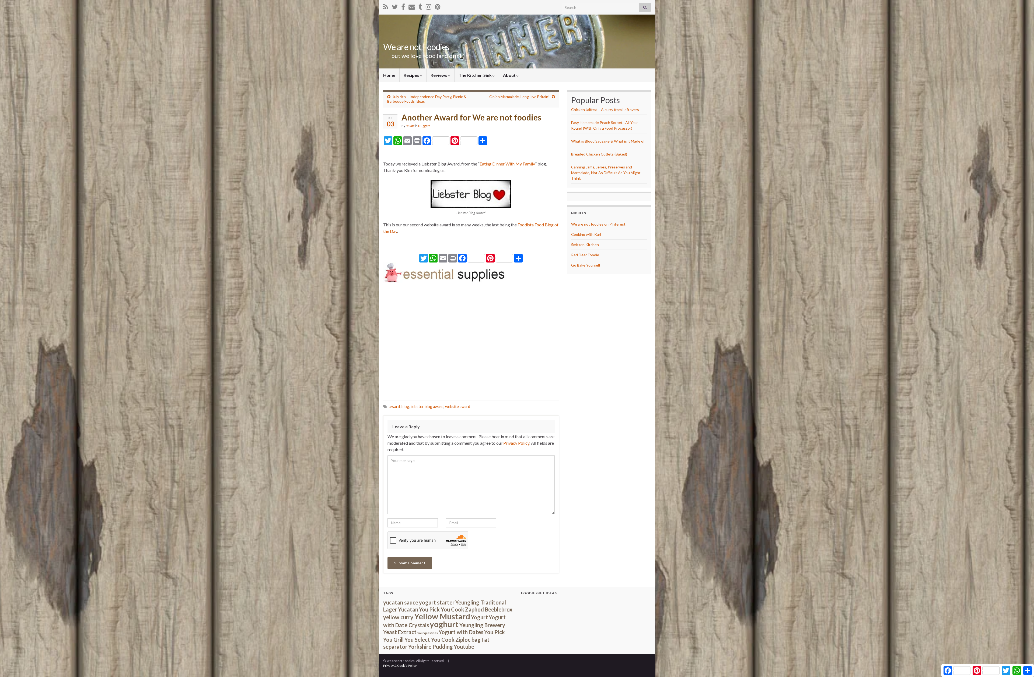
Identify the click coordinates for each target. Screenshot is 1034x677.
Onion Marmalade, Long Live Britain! (519, 96)
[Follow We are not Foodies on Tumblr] (420, 6)
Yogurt (479, 617)
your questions (427, 633)
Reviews (439, 75)
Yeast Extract (400, 632)
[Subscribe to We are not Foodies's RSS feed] (385, 6)
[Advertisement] (471, 342)
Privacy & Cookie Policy (400, 666)
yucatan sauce (400, 602)
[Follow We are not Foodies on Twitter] (395, 6)
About (509, 75)
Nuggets (424, 126)
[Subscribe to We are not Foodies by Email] (411, 6)
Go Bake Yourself (585, 265)
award (394, 406)
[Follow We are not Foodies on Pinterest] (438, 6)
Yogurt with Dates (461, 632)
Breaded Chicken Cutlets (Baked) (599, 154)
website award (457, 406)
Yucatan (408, 609)
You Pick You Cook (441, 609)
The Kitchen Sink (475, 75)
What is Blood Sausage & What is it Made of (608, 141)
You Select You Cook (429, 639)
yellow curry (398, 617)
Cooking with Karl (586, 234)
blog (405, 406)
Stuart (410, 126)
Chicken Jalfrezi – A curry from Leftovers (605, 109)
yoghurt (444, 624)
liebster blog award (427, 406)
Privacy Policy (516, 442)
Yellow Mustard (442, 616)
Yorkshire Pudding (430, 646)
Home (389, 75)
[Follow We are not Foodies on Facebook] (403, 6)
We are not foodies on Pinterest (598, 224)
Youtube (464, 646)
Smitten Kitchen (585, 244)
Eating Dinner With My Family (507, 163)
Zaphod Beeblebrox (488, 609)
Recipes (412, 75)
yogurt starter (437, 602)
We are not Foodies (416, 47)
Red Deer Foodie (585, 255)
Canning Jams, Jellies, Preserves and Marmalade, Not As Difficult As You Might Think (606, 173)
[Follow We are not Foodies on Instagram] (428, 6)
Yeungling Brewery (482, 625)
